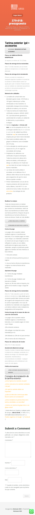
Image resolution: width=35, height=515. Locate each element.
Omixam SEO (17, 509)
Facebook (27, 417)
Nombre (8, 463)
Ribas (14, 27)
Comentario (9, 440)
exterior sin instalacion (20, 28)
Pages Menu (17, 15)
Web (6, 480)
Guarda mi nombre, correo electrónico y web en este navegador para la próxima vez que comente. (17, 487)
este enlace (9, 191)
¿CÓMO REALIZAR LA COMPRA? (16, 221)
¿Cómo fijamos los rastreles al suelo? (16, 381)
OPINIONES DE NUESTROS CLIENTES (18, 225)
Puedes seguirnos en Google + (14, 417)
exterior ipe (8, 28)
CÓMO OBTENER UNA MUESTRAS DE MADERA (18, 371)
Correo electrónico (11, 468)
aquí (14, 134)
